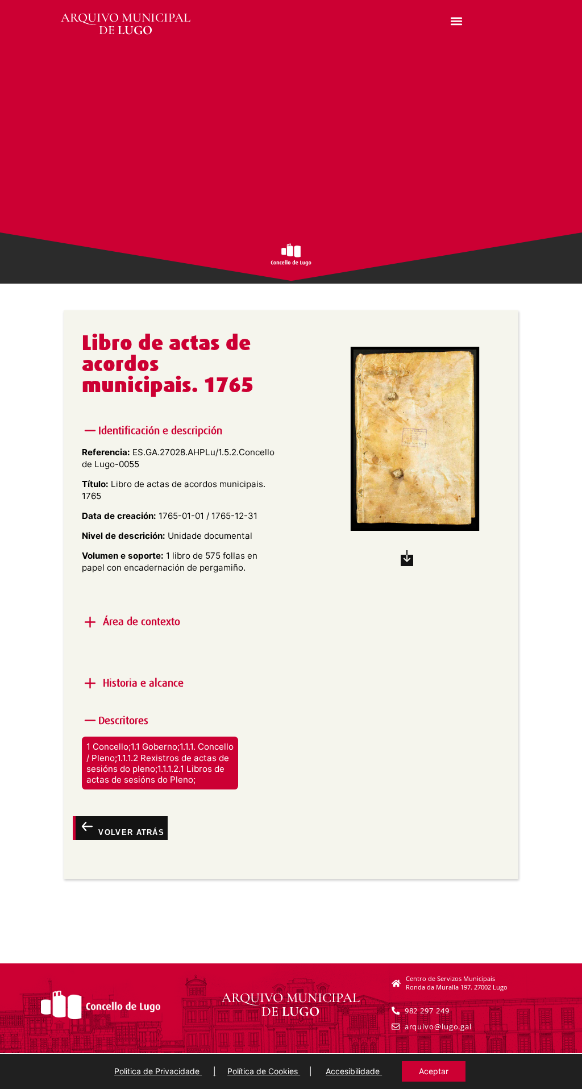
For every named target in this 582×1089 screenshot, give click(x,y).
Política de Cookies (263, 1071)
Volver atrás (129, 832)
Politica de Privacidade (158, 1071)
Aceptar (433, 1071)
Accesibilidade (354, 1071)
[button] (456, 20)
